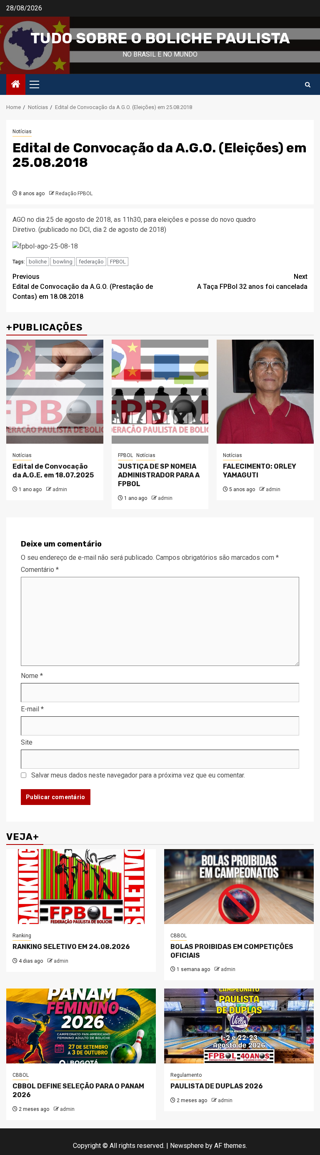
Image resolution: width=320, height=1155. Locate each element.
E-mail (32, 709)
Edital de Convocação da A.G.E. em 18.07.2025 (53, 470)
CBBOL (178, 936)
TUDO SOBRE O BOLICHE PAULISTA (160, 38)
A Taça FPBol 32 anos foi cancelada (252, 282)
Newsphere (187, 1146)
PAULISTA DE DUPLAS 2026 (216, 1086)
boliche (38, 261)
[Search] (307, 85)
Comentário (40, 570)
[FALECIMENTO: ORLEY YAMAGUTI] (265, 392)
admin (59, 489)
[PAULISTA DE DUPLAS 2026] (239, 1026)
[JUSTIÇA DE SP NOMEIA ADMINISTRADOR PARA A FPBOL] (160, 392)
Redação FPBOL (73, 193)
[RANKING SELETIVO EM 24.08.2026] (81, 886)
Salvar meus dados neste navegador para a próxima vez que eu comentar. (138, 775)
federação (91, 261)
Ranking (21, 936)
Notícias (22, 131)
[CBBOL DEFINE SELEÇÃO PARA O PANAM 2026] (81, 1026)
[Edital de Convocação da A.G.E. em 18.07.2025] (54, 392)
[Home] (15, 85)
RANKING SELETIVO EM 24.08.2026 (71, 947)
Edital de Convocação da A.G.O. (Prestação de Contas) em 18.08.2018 (82, 287)
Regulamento (186, 1075)
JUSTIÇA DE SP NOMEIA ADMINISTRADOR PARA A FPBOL (159, 475)
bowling (62, 261)
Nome (32, 676)
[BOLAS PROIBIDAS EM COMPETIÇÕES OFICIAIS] (239, 886)
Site (26, 742)
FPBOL (118, 261)
